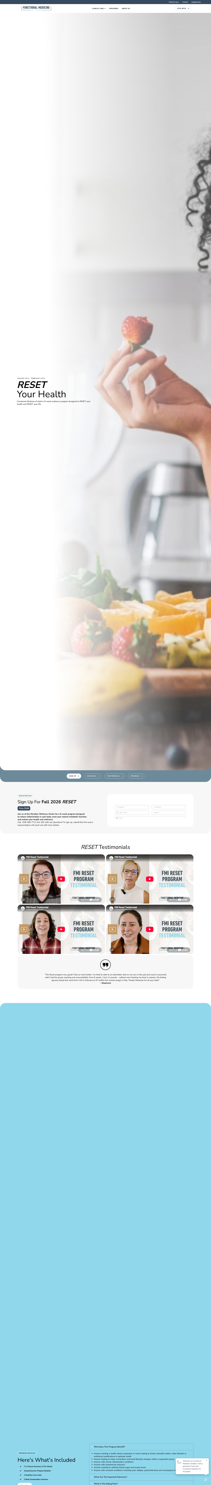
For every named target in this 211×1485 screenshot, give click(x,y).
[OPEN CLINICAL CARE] (105, 8)
